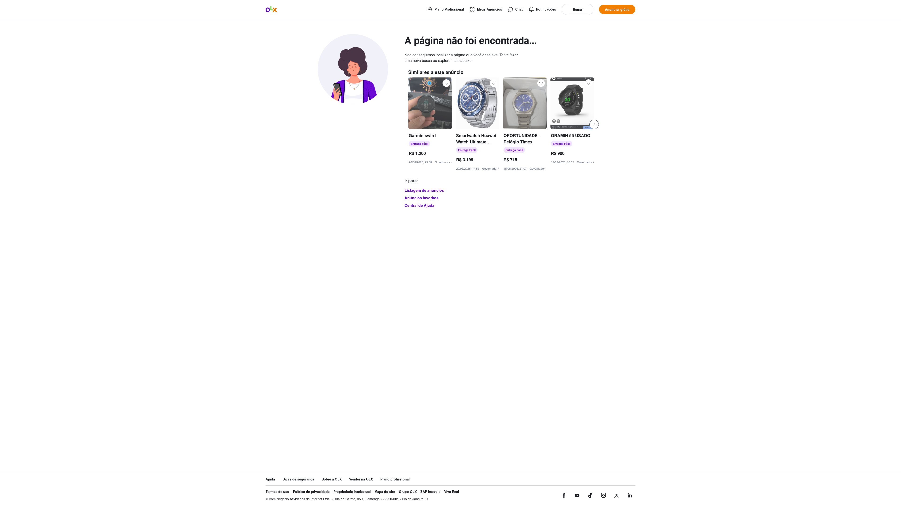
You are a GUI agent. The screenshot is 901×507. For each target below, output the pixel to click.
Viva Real (451, 491)
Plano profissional (395, 479)
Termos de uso (277, 491)
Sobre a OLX (332, 479)
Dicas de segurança (298, 479)
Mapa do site (384, 491)
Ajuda (270, 479)
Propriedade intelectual (352, 491)
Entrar (577, 9)
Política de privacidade (311, 491)
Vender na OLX (361, 479)
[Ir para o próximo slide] (594, 124)
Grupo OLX (408, 491)
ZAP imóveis (430, 491)
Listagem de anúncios (424, 190)
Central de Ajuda (419, 205)
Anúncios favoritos (422, 197)
